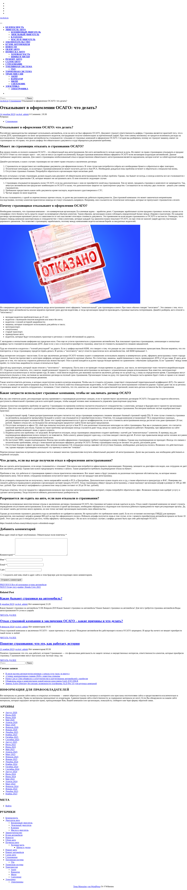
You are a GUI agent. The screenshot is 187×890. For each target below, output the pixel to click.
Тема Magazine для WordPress (86, 886)
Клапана (16, 37)
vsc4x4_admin (22, 114)
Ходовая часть (20, 54)
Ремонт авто (13, 59)
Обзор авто (12, 49)
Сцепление (18, 84)
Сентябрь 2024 (12, 769)
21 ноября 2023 (7, 649)
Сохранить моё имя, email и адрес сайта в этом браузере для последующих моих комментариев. (47, 575)
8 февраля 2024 (7, 627)
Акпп (14, 76)
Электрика (12, 86)
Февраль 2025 (11, 757)
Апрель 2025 (11, 752)
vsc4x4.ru (4, 18)
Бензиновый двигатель (26, 32)
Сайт (2, 570)
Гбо (13, 69)
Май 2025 (10, 749)
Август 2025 (11, 742)
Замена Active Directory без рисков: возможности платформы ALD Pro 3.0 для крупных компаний (51, 683)
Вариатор (17, 79)
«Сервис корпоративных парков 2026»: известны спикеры (32, 676)
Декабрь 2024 (11, 762)
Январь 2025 (11, 759)
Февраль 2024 (11, 786)
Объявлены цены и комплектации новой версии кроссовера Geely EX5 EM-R (41, 681)
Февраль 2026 (11, 727)
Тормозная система (18, 71)
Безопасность (14, 27)
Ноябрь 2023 (11, 794)
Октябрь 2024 (11, 767)
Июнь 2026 (10, 717)
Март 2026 (10, 725)
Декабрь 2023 (11, 791)
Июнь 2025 (10, 747)
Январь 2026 (11, 730)
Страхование (13, 64)
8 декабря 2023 (7, 604)
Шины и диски (20, 57)
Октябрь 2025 (11, 737)
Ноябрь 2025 (11, 735)
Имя (3, 559)
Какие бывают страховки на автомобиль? (31, 598)
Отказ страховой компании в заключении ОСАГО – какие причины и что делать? (61, 621)
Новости (11, 47)
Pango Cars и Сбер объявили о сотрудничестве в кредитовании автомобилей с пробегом (46, 678)
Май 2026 (10, 720)
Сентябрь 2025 (12, 739)
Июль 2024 (10, 774)
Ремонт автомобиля (14, 852)
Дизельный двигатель (25, 34)
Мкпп (14, 81)
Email (3, 564)
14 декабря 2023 (7, 114)
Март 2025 (10, 754)
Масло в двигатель (23, 39)
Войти (8, 806)
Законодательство (17, 42)
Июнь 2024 (10, 776)
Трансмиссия (14, 74)
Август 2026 (11, 712)
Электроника (19, 89)
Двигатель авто (15, 29)
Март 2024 (10, 784)
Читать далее (8, 615)
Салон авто (12, 61)
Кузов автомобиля (17, 44)
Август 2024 (11, 771)
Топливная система (18, 66)
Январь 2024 (11, 789)
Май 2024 (10, 779)
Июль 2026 (10, 715)
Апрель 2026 (11, 722)
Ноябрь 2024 (11, 764)
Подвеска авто (15, 52)
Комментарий (7, 555)
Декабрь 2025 (11, 732)
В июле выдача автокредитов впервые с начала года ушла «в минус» (37, 673)
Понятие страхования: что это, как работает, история (40, 643)
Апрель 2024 (11, 781)
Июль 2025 (10, 744)
